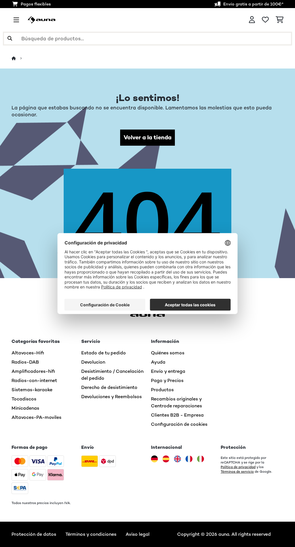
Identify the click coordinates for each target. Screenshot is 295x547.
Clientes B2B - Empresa (177, 415)
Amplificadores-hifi (33, 371)
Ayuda (158, 362)
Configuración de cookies (179, 424)
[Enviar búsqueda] (9, 38)
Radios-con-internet (34, 380)
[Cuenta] (252, 20)
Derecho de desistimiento (109, 387)
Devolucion (93, 362)
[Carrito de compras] (279, 20)
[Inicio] (19, 58)
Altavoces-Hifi (28, 353)
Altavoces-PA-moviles (36, 417)
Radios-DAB (25, 362)
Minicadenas (25, 408)
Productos (162, 390)
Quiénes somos (167, 353)
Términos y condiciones (90, 534)
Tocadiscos (24, 399)
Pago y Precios (167, 380)
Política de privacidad (238, 467)
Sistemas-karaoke (32, 390)
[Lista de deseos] (265, 20)
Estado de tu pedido (103, 353)
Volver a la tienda (147, 137)
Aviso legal (138, 534)
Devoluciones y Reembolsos (111, 397)
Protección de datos (34, 534)
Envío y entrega (168, 371)
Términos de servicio (237, 472)
